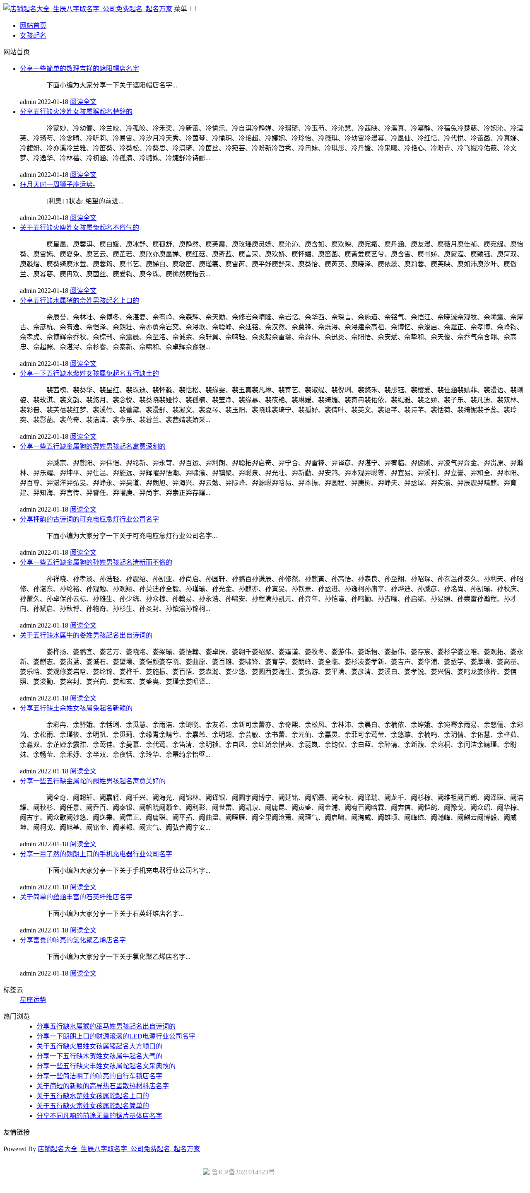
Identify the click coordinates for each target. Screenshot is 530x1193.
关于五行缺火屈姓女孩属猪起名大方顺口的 (99, 1046)
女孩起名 (33, 35)
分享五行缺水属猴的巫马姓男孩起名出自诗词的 (106, 1026)
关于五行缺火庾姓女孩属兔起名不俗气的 (79, 227)
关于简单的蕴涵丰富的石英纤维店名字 (76, 897)
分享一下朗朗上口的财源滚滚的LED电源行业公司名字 (115, 1036)
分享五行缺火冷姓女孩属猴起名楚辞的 (76, 111)
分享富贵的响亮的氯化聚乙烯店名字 (73, 940)
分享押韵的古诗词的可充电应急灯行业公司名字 (89, 519)
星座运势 (33, 999)
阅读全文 (83, 101)
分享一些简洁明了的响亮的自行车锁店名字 (99, 1075)
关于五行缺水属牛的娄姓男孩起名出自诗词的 (86, 635)
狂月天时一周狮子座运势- (57, 184)
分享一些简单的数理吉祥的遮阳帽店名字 (79, 68)
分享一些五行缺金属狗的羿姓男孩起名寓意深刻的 (93, 446)
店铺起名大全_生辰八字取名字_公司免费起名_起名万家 (119, 1148)
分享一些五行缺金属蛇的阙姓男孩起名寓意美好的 (93, 781)
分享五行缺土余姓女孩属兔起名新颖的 (76, 708)
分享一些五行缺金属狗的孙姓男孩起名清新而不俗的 (96, 562)
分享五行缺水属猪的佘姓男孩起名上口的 (79, 300)
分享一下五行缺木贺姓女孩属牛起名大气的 (99, 1056)
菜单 (180, 8)
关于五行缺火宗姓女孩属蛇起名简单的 (92, 1105)
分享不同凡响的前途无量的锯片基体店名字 (99, 1115)
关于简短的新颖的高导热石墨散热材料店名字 (102, 1085)
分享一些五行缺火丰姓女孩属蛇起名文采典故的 (106, 1066)
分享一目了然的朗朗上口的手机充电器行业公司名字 (96, 853)
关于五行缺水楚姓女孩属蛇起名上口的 (92, 1095)
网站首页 (33, 25)
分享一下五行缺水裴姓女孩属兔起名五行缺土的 (89, 373)
